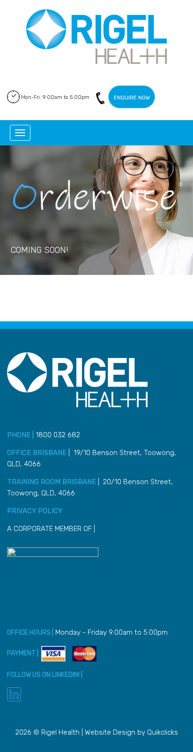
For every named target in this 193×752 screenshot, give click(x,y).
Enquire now (132, 98)
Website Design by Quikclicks (131, 732)
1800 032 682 (100, 98)
